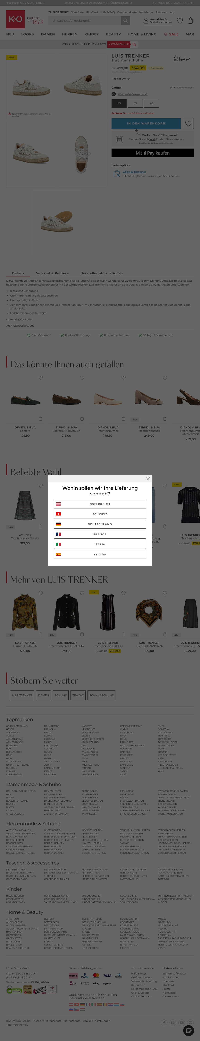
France (99, 534)
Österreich (100, 504)
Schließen (148, 478)
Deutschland (100, 524)
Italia (100, 544)
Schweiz (100, 514)
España (100, 554)
